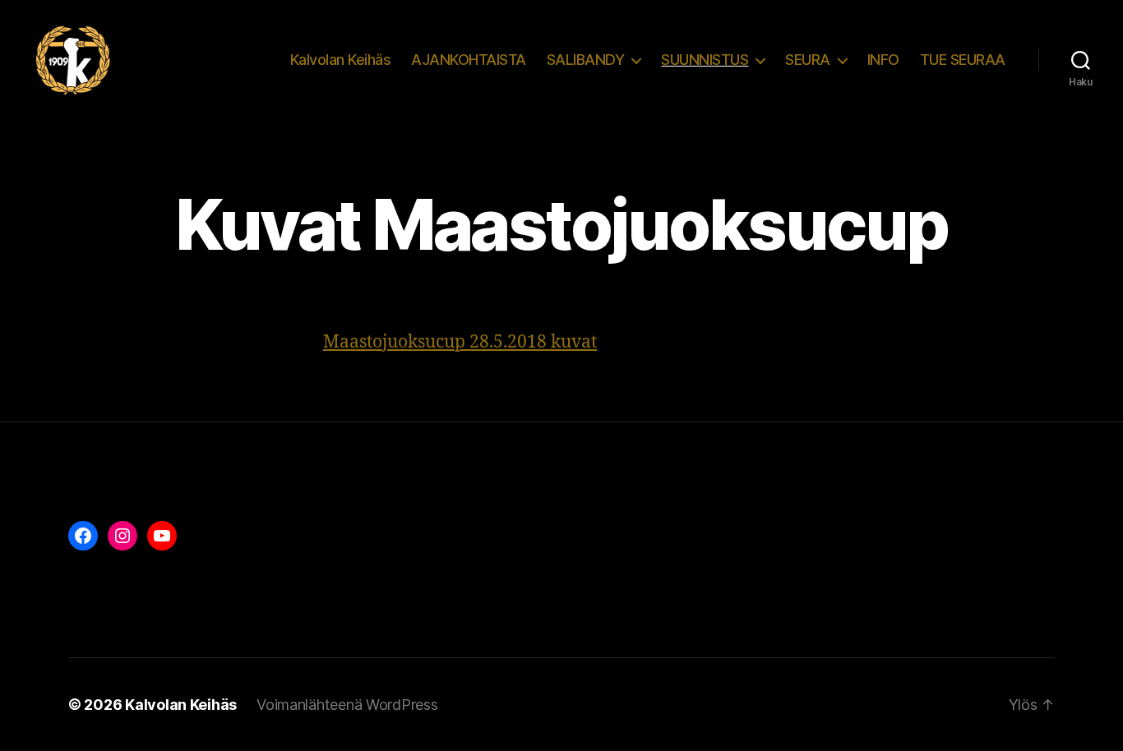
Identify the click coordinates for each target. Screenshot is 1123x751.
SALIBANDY (586, 59)
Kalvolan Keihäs (340, 59)
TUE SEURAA (962, 59)
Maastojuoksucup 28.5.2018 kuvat (460, 342)
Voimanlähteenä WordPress (347, 704)
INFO (883, 59)
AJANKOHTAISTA (468, 59)
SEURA (807, 59)
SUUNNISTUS (704, 59)
